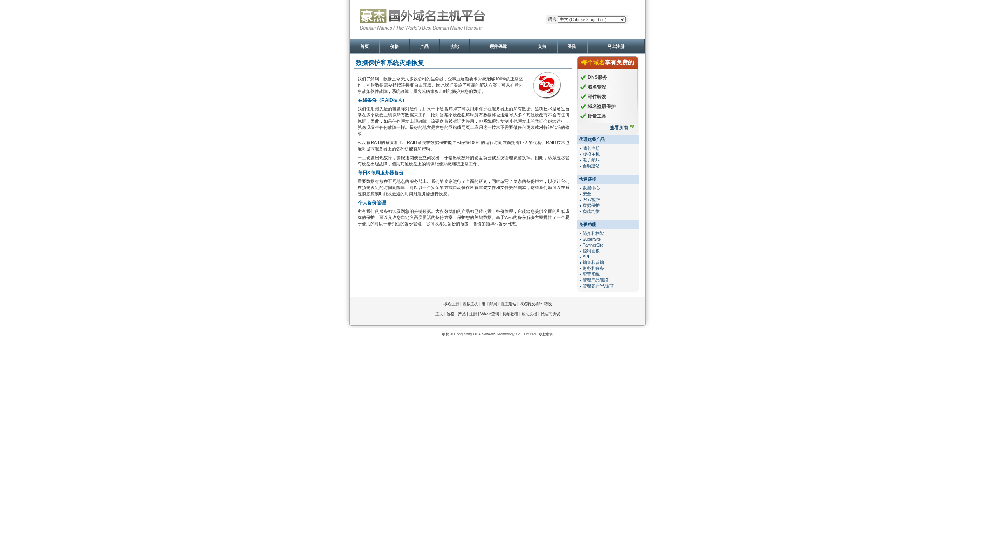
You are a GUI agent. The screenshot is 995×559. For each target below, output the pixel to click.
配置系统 (591, 274)
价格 (394, 46)
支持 (542, 46)
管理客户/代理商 (598, 285)
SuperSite (592, 239)
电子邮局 (591, 160)
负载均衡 (591, 211)
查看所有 (619, 127)
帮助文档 (529, 314)
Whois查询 (489, 314)
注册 (473, 314)
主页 (439, 314)
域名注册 (591, 148)
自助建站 (591, 165)
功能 (454, 46)
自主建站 (508, 304)
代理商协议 (550, 314)
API (586, 256)
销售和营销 (593, 262)
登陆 (572, 46)
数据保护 (591, 205)
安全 (587, 193)
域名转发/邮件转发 (536, 304)
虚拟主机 (591, 154)
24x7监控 (591, 199)
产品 (424, 46)
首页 (364, 46)
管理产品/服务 (596, 280)
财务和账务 (593, 268)
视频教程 (510, 314)
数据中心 (591, 188)
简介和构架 (593, 233)
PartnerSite (593, 245)
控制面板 (591, 250)
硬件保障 (498, 46)
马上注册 (616, 46)
